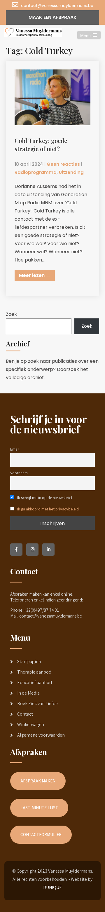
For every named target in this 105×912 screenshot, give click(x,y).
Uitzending (71, 172)
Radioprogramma (36, 172)
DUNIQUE (52, 887)
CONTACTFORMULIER (41, 834)
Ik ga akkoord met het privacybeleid (48, 509)
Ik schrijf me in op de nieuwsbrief (44, 497)
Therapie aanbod (34, 672)
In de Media (28, 693)
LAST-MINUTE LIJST (39, 807)
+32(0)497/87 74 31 (41, 610)
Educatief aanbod (34, 682)
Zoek (11, 314)
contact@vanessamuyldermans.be (57, 5)
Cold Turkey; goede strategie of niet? (41, 145)
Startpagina (29, 661)
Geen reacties (63, 164)
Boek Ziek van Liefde (37, 703)
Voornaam (19, 472)
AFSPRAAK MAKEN (37, 781)
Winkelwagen (30, 724)
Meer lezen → (34, 275)
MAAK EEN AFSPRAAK (53, 17)
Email (14, 449)
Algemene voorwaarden (41, 735)
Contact (25, 714)
